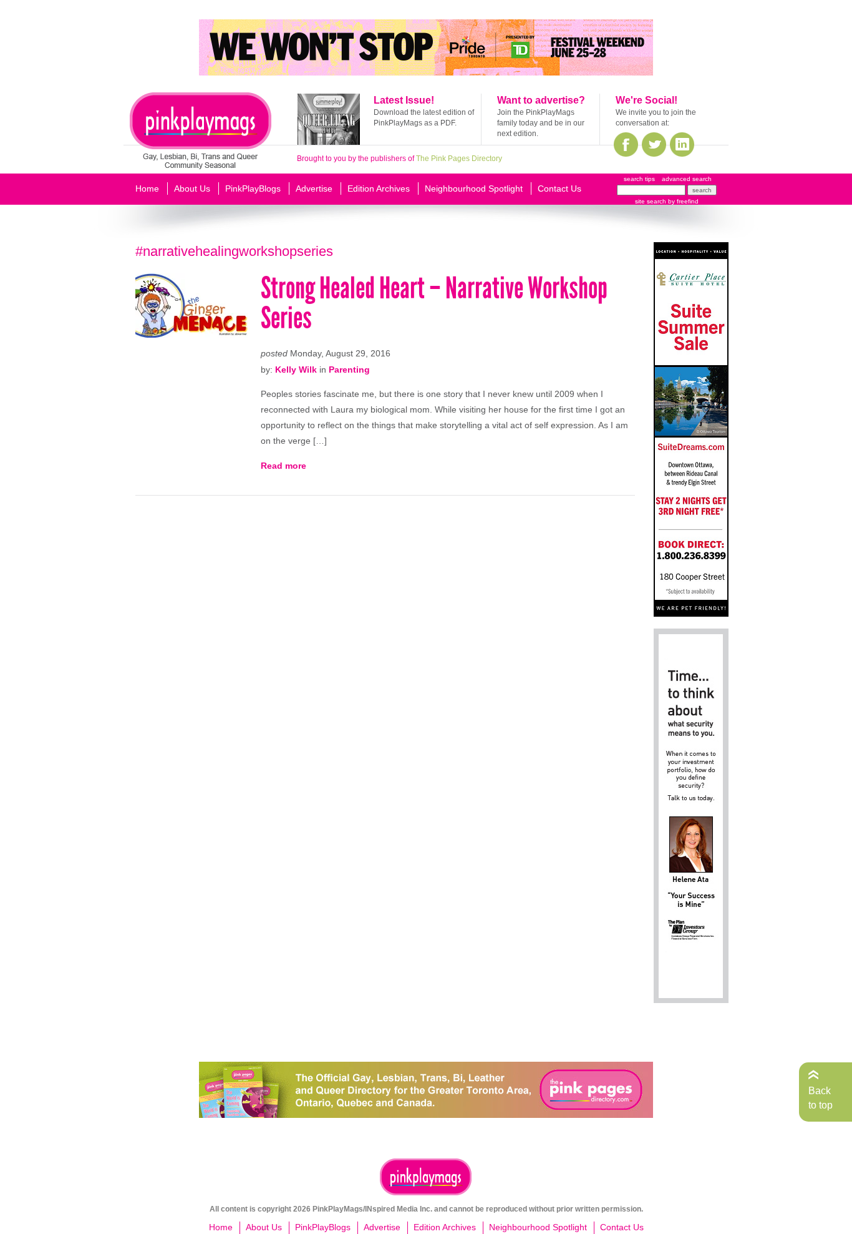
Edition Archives (378, 188)
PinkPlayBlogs (253, 188)
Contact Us (559, 188)
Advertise (314, 188)
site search (650, 201)
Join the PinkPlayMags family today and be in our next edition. (540, 123)
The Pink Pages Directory (459, 158)
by (682, 201)
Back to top (820, 1097)
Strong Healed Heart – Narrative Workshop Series (434, 303)
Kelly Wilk (296, 370)
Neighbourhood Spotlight (474, 188)
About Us (192, 188)
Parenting (349, 370)
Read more (283, 466)
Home (147, 188)
